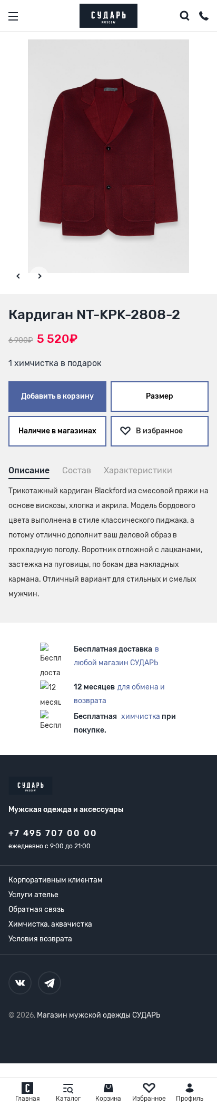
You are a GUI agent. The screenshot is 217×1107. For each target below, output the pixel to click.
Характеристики (138, 470)
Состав (76, 470)
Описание (29, 470)
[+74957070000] (204, 17)
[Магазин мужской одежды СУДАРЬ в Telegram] (49, 982)
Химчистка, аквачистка (50, 924)
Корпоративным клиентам (55, 880)
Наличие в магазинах (57, 430)
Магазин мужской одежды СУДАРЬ (98, 1015)
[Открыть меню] (13, 16)
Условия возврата (40, 939)
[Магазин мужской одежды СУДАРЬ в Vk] (20, 982)
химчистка (140, 716)
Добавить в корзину (57, 396)
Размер (159, 396)
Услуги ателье (33, 894)
